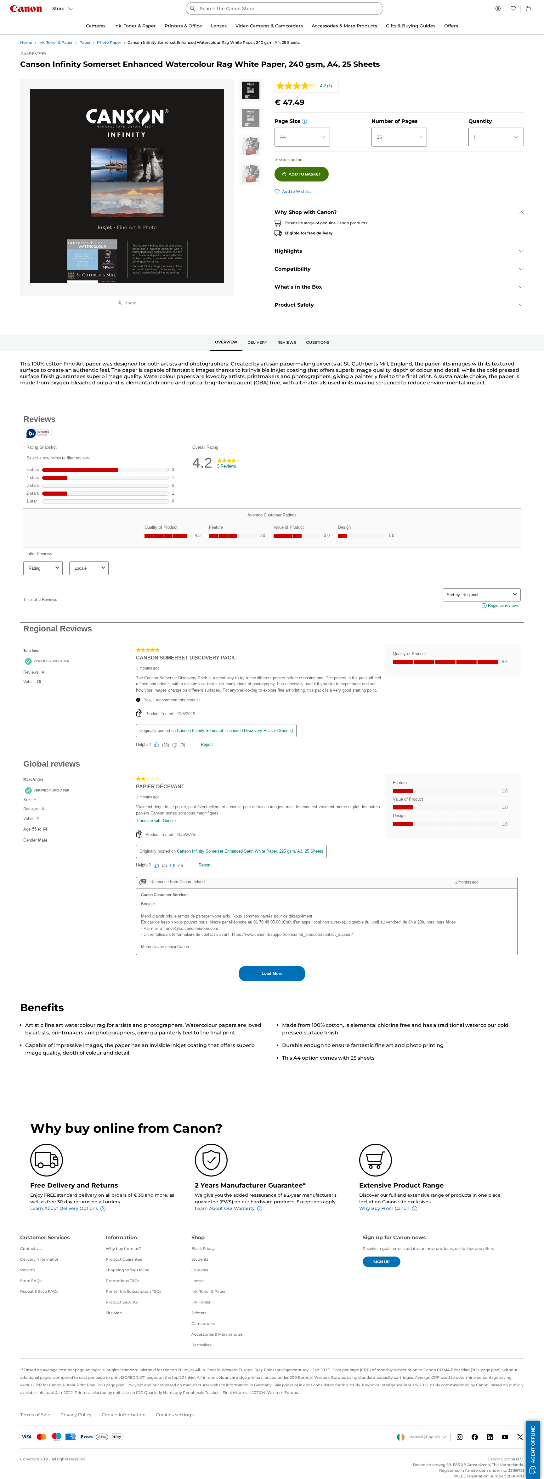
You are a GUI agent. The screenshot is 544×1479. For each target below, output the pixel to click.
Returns (27, 1270)
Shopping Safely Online (127, 1270)
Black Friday (203, 1248)
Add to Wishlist (296, 191)
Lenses (197, 1280)
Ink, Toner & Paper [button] (135, 26)
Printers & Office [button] (183, 26)
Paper (85, 42)
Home (26, 42)
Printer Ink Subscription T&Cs (133, 1291)
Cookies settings (175, 1415)
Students (199, 1259)
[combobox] (284, 8)
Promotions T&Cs (122, 1280)
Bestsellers (201, 1345)
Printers (199, 1312)
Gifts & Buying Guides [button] (410, 26)
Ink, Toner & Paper (55, 42)
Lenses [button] (219, 26)
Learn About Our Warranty (225, 1208)
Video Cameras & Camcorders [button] (269, 26)
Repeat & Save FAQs (39, 1291)
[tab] (226, 342)
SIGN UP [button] (381, 1261)
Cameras (199, 1270)
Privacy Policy (76, 1415)
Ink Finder (201, 1302)
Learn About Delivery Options (64, 1208)
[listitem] (250, 90)
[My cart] (528, 8)
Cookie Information (124, 1415)
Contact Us (31, 1248)
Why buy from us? (123, 1248)
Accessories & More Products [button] (344, 26)
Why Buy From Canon (384, 1208)
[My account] (498, 8)
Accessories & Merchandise (216, 1334)
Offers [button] (451, 26)
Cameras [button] (95, 26)
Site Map (114, 1312)
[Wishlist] (513, 8)
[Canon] (26, 8)
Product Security (122, 1302)
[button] (304, 121)
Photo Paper (109, 42)
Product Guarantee (124, 1259)
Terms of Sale (35, 1415)
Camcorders (203, 1323)
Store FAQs (31, 1280)
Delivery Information (40, 1259)
